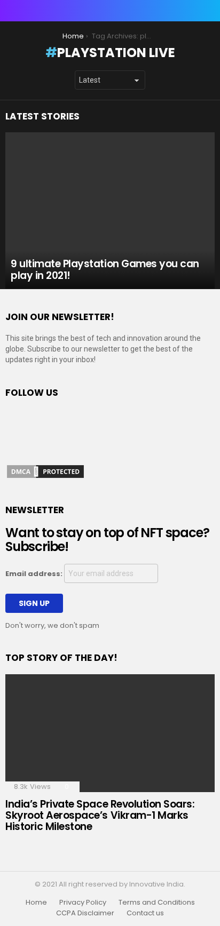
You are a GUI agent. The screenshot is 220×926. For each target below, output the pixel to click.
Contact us (145, 913)
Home (36, 902)
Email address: (34, 574)
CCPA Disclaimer (85, 913)
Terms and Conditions (157, 902)
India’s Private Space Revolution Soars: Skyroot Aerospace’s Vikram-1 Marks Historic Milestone (99, 815)
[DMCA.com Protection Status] (45, 477)
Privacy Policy (82, 902)
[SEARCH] (208, 10)
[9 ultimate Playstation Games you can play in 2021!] (110, 210)
